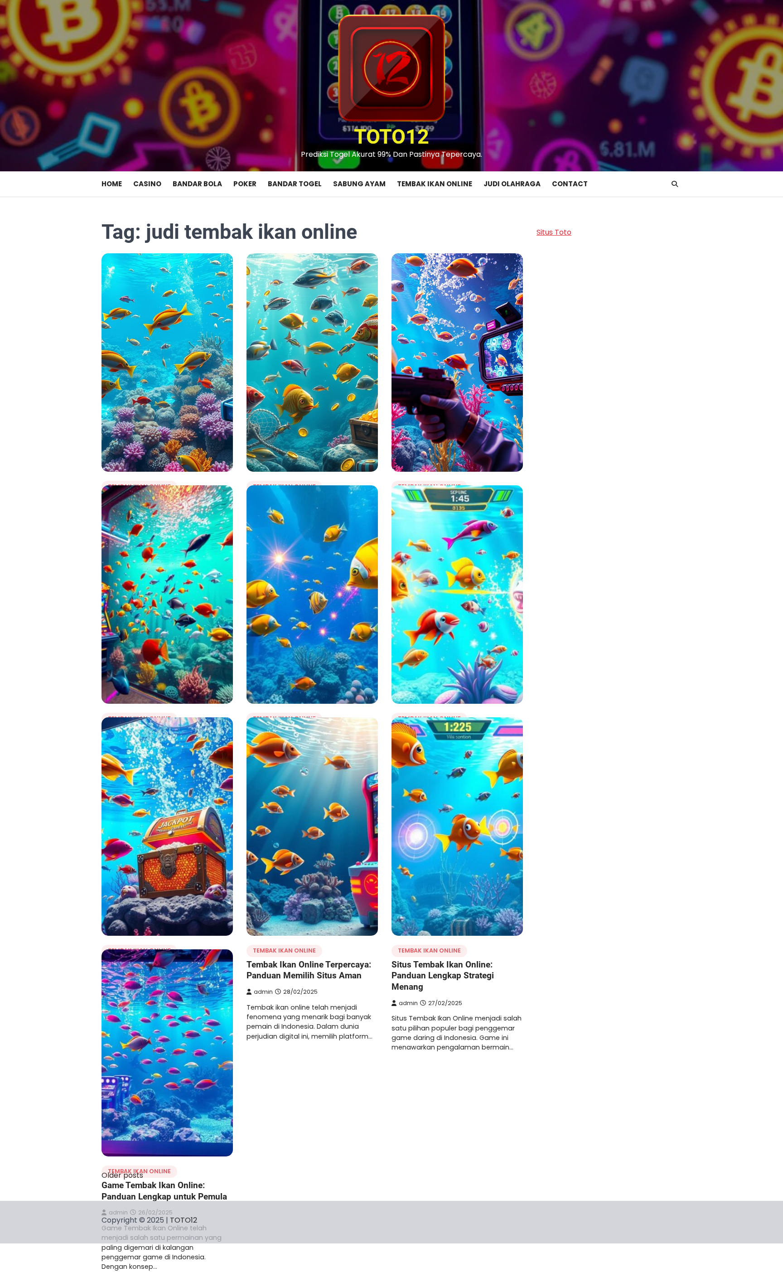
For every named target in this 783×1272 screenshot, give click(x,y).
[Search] (675, 184)
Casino (147, 184)
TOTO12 (391, 137)
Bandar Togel (295, 184)
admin (263, 992)
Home (112, 184)
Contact (570, 184)
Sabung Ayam (359, 184)
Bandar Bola (197, 184)
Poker (244, 184)
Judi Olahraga (512, 184)
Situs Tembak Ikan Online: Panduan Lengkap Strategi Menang (443, 975)
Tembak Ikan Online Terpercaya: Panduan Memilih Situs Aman (308, 970)
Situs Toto (553, 232)
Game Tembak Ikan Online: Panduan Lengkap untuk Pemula (164, 1191)
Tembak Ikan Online (434, 184)
